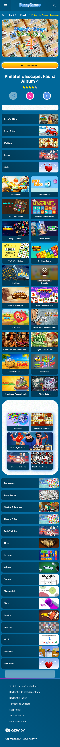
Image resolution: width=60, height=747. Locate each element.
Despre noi (15, 709)
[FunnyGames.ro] (3, 15)
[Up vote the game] (47, 96)
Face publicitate (17, 721)
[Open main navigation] (5, 5)
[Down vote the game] (30, 96)
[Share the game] (13, 96)
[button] (54, 5)
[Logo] (30, 5)
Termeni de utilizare (19, 703)
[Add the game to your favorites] (53, 24)
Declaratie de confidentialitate (24, 691)
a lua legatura (16, 715)
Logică (12, 15)
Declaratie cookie (18, 697)
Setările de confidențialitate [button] (23, 686)
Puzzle (23, 15)
